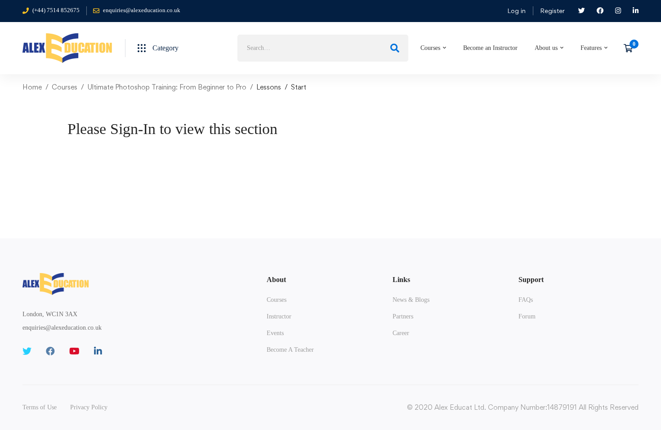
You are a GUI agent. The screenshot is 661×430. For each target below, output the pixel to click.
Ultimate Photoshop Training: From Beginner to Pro (166, 87)
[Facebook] (50, 351)
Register (552, 10)
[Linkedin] (98, 351)
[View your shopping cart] (631, 48)
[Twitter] (27, 351)
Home (32, 87)
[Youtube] (74, 351)
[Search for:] (322, 47)
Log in (516, 10)
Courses (64, 87)
